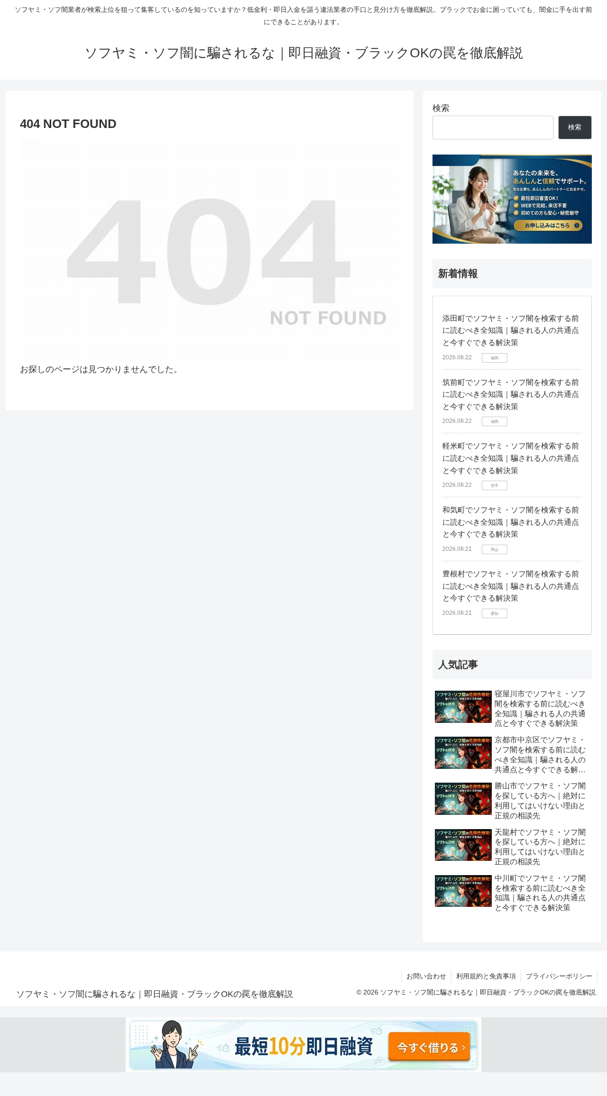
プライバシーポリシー (559, 976)
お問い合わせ (426, 976)
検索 (441, 108)
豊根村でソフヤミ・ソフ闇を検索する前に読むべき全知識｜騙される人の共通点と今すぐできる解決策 (510, 586)
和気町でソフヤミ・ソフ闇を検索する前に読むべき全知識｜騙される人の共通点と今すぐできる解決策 (510, 522)
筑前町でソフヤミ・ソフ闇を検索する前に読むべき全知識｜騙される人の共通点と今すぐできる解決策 (510, 394)
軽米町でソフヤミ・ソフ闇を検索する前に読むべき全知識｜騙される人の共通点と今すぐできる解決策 (510, 458)
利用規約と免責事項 (486, 976)
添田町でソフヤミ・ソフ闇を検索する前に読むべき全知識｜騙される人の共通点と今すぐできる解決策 (510, 330)
